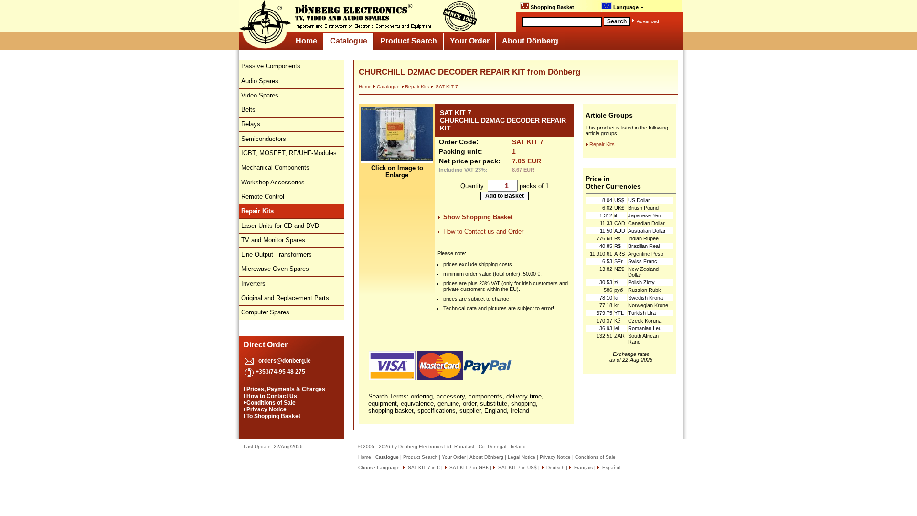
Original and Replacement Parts (285, 297)
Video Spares (259, 95)
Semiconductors (263, 138)
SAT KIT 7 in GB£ (468, 467)
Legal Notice (521, 457)
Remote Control (262, 196)
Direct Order (266, 345)
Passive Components (270, 66)
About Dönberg (530, 41)
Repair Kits (417, 86)
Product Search (408, 41)
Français (583, 467)
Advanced (648, 21)
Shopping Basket (551, 7)
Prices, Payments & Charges (285, 389)
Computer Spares (265, 312)
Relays (250, 124)
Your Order (470, 41)
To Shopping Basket (273, 416)
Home (306, 41)
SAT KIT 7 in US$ (517, 467)
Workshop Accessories (273, 182)
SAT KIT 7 (446, 86)
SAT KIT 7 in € (423, 467)
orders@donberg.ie (284, 360)
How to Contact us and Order (483, 231)
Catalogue (348, 41)
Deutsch (555, 467)
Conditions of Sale (271, 402)
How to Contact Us (271, 396)
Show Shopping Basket (477, 217)
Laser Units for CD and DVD (280, 225)
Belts (248, 109)
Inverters (253, 283)
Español (610, 467)
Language (626, 7)
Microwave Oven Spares (275, 268)
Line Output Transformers (276, 254)
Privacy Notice (266, 409)
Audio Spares (259, 81)
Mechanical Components (275, 167)
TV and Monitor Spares (273, 240)
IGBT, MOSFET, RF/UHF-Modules (289, 153)
